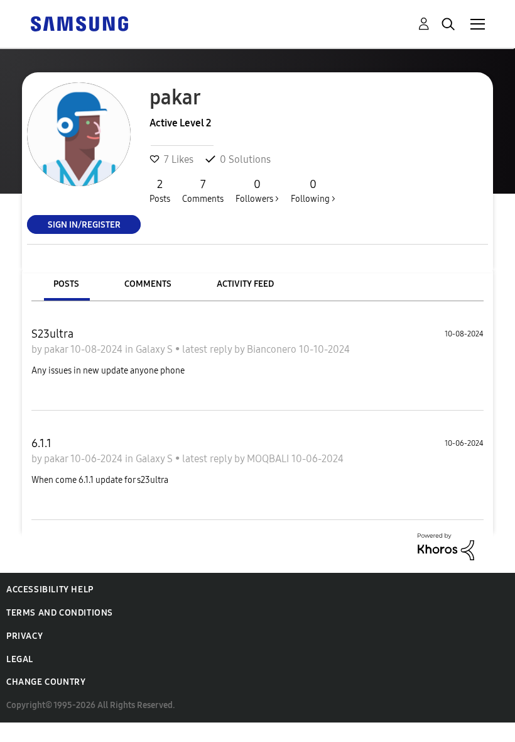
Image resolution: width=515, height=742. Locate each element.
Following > (313, 190)
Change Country (45, 682)
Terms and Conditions (59, 612)
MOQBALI (269, 459)
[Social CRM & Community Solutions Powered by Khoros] (446, 545)
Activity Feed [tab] (245, 284)
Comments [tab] (147, 284)
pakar (57, 349)
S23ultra (52, 334)
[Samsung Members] (79, 23)
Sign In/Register (84, 224)
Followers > (257, 190)
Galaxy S (155, 349)
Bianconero (273, 349)
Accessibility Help (50, 589)
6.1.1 (41, 443)
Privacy (24, 636)
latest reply (208, 349)
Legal (19, 659)
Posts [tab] (66, 284)
